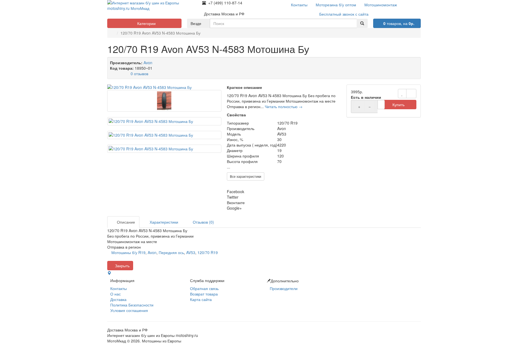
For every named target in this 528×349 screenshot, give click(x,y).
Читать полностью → (283, 106)
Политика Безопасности (131, 305)
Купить (398, 104)
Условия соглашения (129, 310)
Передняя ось (171, 252)
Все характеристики (245, 176)
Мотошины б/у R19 (128, 252)
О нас (115, 294)
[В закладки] (402, 93)
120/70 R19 (207, 252)
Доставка (118, 299)
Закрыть (122, 265)
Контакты (118, 288)
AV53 (190, 252)
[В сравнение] (411, 93)
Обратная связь (204, 288)
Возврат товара (204, 294)
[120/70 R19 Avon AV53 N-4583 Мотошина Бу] (164, 87)
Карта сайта (201, 299)
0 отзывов (139, 73)
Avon (148, 62)
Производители (284, 288)
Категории (146, 23)
